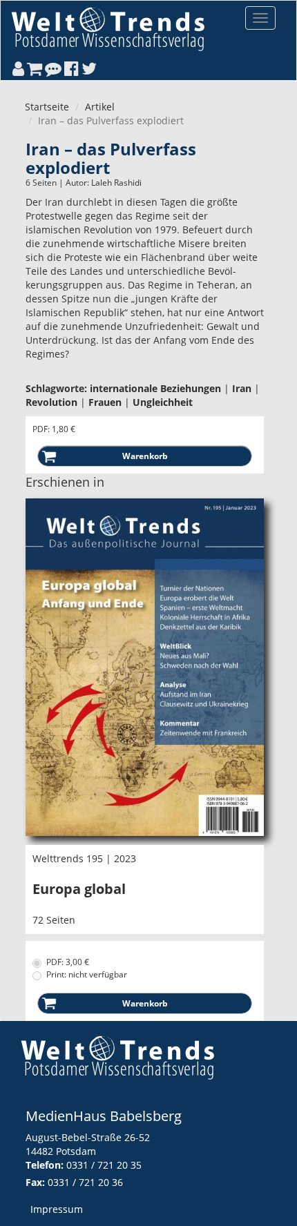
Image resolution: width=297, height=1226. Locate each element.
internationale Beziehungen (155, 388)
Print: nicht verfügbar (86, 974)
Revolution (51, 402)
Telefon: (45, 1164)
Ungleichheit (163, 402)
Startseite (47, 106)
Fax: (35, 1182)
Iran (241, 388)
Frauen (105, 402)
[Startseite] (107, 28)
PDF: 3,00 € (67, 962)
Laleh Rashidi (116, 182)
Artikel (100, 106)
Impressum (56, 1209)
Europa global (79, 888)
